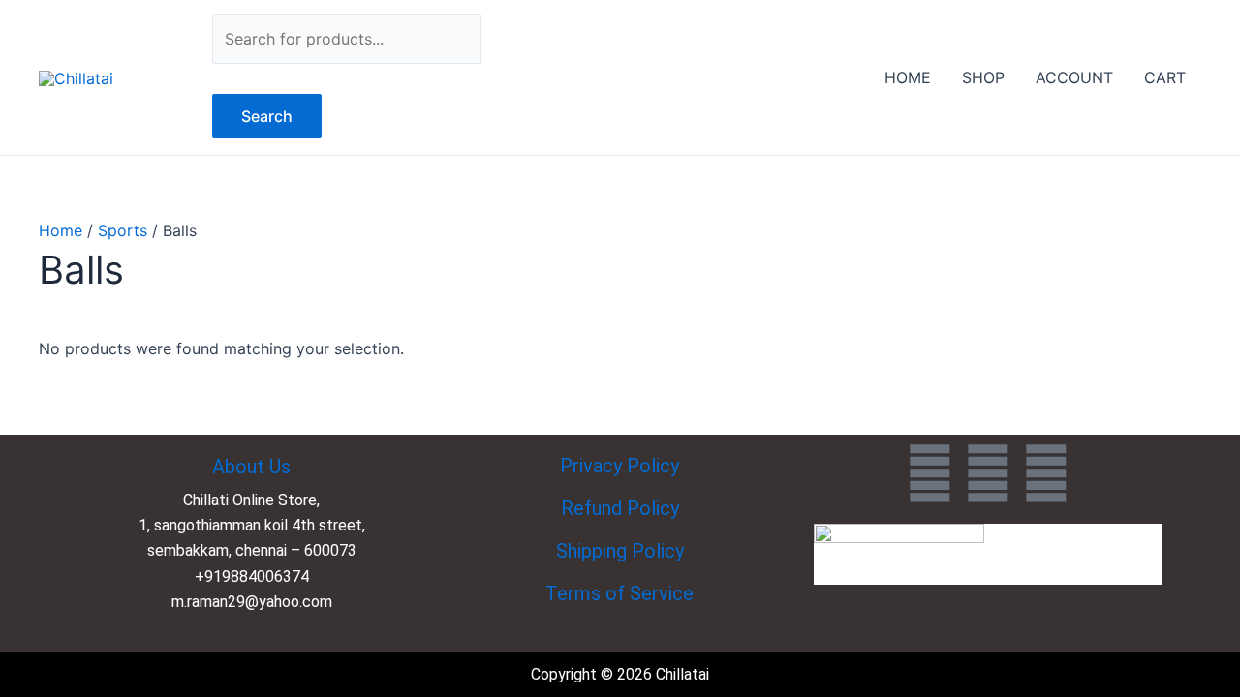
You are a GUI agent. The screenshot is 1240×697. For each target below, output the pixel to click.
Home (60, 230)
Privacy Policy (619, 465)
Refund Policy (620, 508)
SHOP (983, 77)
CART (1165, 77)
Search (267, 116)
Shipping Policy (620, 550)
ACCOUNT (1074, 77)
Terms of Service (619, 593)
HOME (907, 77)
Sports (122, 230)
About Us (251, 466)
